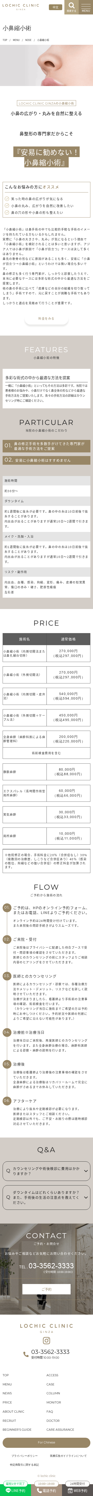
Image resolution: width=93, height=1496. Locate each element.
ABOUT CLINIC (13, 1411)
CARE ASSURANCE (60, 1430)
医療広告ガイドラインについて (68, 1456)
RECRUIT (9, 1421)
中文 (55, 7)
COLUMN (53, 1393)
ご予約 (46, 1289)
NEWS (7, 1393)
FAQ (49, 1411)
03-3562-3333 (51, 1266)
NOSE (28, 40)
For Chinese (46, 1442)
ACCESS (52, 1375)
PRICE (7, 1402)
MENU (16, 40)
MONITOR (53, 1402)
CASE (50, 1384)
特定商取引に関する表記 (24, 1465)
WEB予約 (78, 1488)
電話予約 (47, 1488)
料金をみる (46, 318)
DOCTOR (53, 1421)
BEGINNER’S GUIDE (17, 1430)
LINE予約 (15, 1488)
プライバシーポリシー (24, 1456)
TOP (5, 40)
